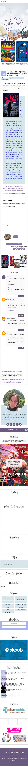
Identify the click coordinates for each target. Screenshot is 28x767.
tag (8, 610)
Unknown (9, 333)
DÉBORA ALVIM (10, 299)
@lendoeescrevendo (7, 564)
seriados (8, 607)
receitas (8, 604)
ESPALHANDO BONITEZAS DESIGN (19, 759)
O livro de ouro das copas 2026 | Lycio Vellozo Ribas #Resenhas (8, 65)
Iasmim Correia (10, 318)
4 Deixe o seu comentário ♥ (14, 243)
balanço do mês (21, 599)
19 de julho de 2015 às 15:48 (16, 301)
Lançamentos (5, 79)
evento (21, 602)
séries (21, 607)
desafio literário (8, 602)
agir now (11, 78)
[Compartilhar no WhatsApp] (24, 248)
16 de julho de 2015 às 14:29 (16, 278)
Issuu (9, 225)
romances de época (21, 604)
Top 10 (8, 599)
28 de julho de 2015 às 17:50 (16, 334)
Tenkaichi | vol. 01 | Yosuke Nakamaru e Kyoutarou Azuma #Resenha (14, 463)
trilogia (8, 612)
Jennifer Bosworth (19, 78)
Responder (21, 296)
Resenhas (21, 597)
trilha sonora (21, 610)
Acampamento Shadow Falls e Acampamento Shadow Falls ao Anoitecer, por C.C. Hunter (15, 684)
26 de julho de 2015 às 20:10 (16, 320)
